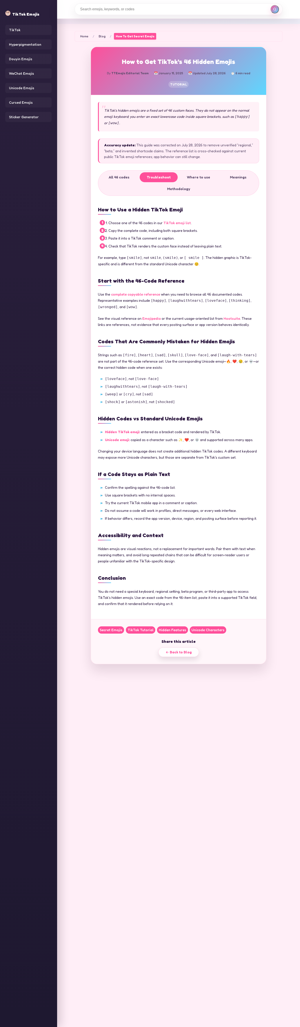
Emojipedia (151, 318)
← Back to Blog (179, 652)
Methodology (178, 189)
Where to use (198, 177)
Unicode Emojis (21, 88)
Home (84, 36)
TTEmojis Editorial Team (130, 73)
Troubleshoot (159, 177)
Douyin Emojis (20, 59)
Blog (102, 36)
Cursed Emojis (21, 102)
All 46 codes (119, 177)
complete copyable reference (135, 294)
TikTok (14, 30)
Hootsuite (232, 318)
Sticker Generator (24, 117)
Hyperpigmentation (25, 44)
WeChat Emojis (21, 73)
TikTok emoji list (177, 223)
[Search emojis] (275, 9)
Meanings (238, 177)
